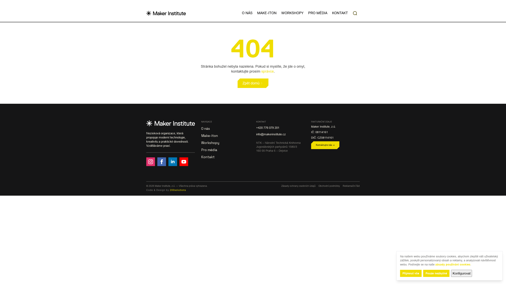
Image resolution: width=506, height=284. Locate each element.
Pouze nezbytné (436, 273)
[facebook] (161, 161)
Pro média (317, 13)
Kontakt (340, 13)
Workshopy (292, 13)
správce (267, 71)
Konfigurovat (461, 273)
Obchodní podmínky (329, 185)
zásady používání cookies (452, 264)
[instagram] (150, 161)
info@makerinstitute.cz (271, 134)
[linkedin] (172, 161)
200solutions (178, 190)
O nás (247, 13)
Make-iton (267, 13)
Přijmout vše (410, 273)
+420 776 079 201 (267, 127)
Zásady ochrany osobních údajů (298, 185)
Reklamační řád (351, 185)
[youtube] (183, 161)
